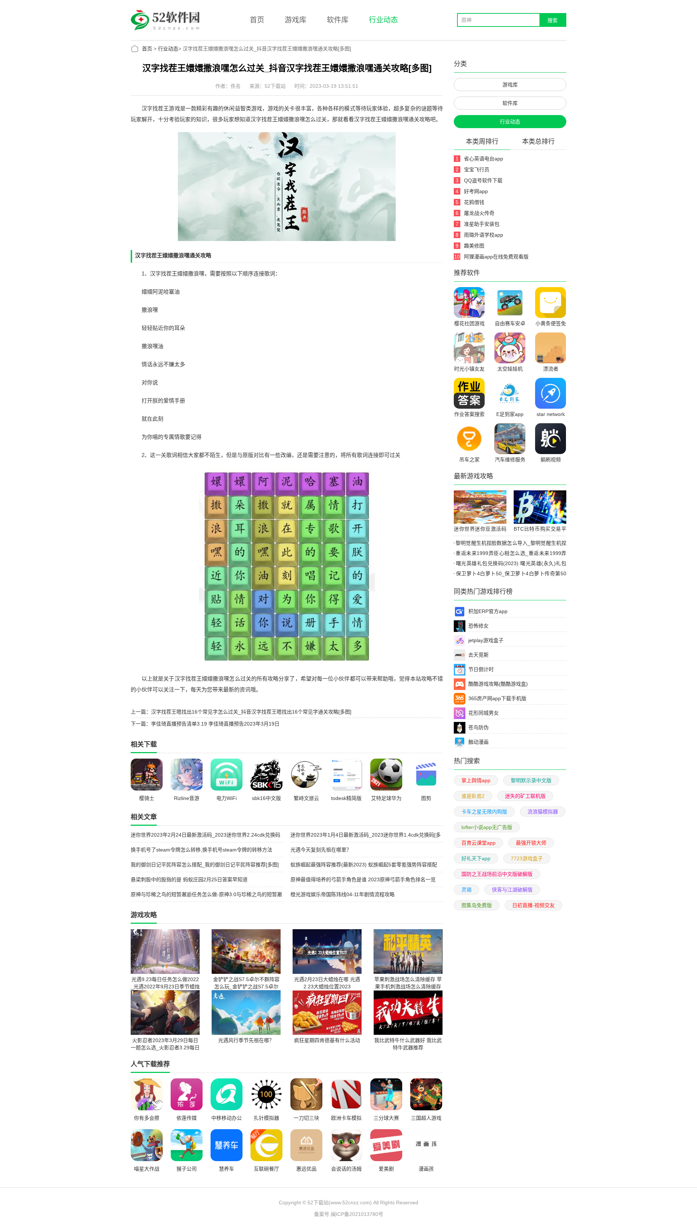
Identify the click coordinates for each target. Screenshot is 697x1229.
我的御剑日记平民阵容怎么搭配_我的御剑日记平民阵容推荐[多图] (205, 864)
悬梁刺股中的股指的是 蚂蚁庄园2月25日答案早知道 (189, 879)
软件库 (337, 20)
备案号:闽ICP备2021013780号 (348, 1214)
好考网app (476, 191)
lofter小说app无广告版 (486, 827)
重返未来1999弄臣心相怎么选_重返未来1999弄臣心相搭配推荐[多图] (510, 554)
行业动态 (383, 20)
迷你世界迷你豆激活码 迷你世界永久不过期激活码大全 (480, 530)
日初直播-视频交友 (533, 905)
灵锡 (466, 890)
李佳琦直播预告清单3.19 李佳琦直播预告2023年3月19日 (215, 724)
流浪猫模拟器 (542, 811)
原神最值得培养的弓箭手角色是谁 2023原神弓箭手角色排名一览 (363, 879)
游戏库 (295, 20)
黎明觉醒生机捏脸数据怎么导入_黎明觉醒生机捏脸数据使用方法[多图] (510, 544)
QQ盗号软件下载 (483, 180)
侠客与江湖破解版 (512, 890)
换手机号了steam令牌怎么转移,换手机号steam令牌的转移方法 (201, 850)
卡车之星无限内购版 (484, 811)
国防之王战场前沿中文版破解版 (497, 874)
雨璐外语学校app (483, 235)
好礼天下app (475, 858)
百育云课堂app (478, 843)
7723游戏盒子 (527, 858)
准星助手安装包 (482, 224)
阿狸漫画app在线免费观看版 (496, 257)
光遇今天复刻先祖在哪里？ (320, 850)
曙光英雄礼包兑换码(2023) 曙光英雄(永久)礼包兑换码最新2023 (510, 564)
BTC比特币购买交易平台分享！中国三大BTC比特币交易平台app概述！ (540, 530)
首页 (257, 20)
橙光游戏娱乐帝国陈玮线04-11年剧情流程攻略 (342, 894)
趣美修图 (474, 246)
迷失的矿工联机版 (525, 796)
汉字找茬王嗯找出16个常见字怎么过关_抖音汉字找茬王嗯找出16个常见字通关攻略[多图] (251, 712)
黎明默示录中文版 (531, 780)
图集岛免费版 (476, 905)
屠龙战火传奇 (479, 213)
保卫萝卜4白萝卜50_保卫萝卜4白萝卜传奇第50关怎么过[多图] (510, 575)
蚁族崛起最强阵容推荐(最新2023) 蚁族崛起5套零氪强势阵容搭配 (363, 864)
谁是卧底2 (473, 796)
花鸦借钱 (474, 202)
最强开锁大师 (531, 843)
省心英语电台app (483, 159)
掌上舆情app (475, 780)
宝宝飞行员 (476, 169)
